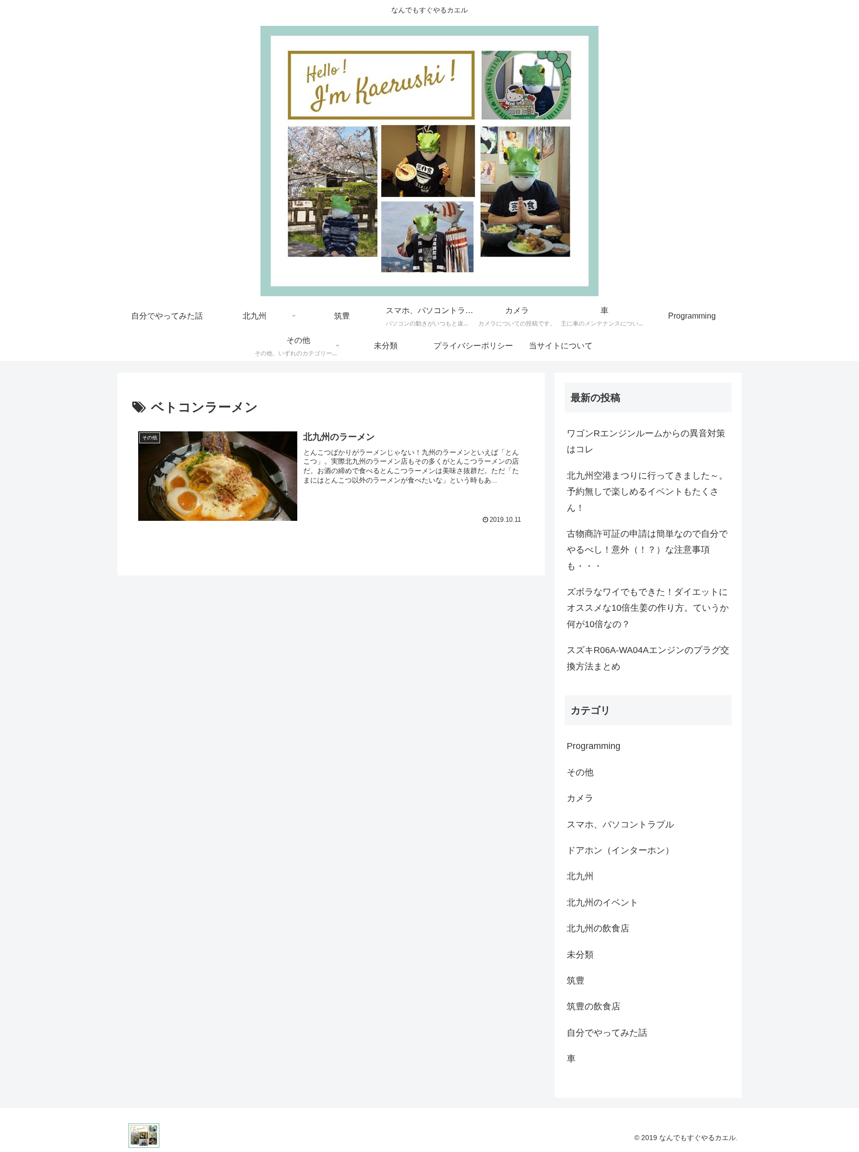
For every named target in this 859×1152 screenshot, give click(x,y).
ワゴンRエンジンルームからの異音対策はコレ (646, 441)
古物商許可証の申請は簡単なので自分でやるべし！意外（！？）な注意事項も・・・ (647, 550)
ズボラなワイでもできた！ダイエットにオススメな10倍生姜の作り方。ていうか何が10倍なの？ (648, 608)
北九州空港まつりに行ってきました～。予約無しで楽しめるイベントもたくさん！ (647, 492)
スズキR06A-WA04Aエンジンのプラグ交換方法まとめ (648, 658)
